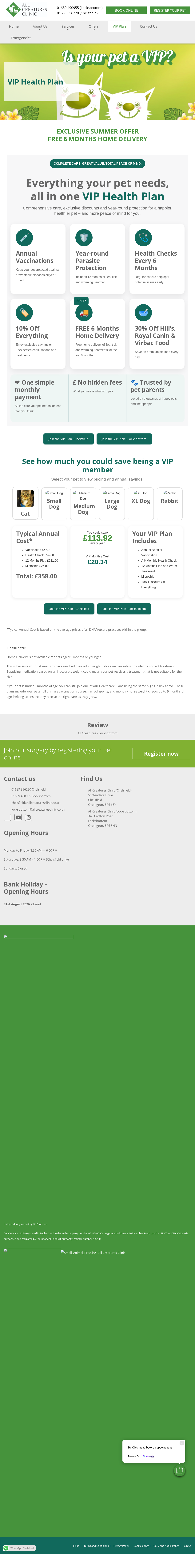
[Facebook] (7, 817)
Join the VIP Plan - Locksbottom (124, 439)
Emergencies (21, 37)
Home (14, 26)
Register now (161, 753)
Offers (94, 26)
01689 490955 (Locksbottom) (79, 7)
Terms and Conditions (96, 1546)
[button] (179, 1470)
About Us (40, 26)
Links (76, 1546)
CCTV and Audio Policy (166, 1546)
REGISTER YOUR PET (170, 10)
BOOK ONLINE (126, 10)
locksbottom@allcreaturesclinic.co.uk (38, 809)
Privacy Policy (121, 1546)
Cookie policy (141, 1546)
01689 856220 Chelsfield (28, 789)
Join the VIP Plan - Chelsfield (68, 439)
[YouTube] (18, 817)
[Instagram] (28, 817)
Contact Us (148, 26)
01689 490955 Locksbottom (31, 796)
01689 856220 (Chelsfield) (77, 13)
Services (68, 26)
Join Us (187, 1546)
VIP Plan (119, 26)
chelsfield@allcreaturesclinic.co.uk (35, 803)
